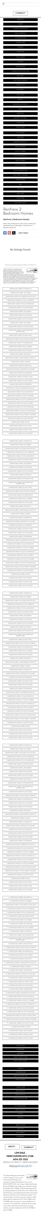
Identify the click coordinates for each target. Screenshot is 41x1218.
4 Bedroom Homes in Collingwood (20, 760)
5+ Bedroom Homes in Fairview (21, 923)
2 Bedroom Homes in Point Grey (20, 529)
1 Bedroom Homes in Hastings (20, 335)
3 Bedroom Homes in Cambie (20, 596)
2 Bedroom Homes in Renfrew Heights (20, 540)
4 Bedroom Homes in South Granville (20, 855)
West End (20, 193)
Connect (20, 13)
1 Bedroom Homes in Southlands (20, 403)
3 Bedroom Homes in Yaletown (20, 737)
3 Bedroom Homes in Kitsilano (20, 654)
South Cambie (20, 151)
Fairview (20, 51)
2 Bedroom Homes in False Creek (20, 471)
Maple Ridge (20, 1110)
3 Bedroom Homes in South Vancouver (20, 715)
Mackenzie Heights (20, 104)
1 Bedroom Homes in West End (20, 429)
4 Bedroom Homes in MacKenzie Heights (20, 814)
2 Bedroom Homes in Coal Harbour (20, 452)
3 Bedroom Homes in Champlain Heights (20, 600)
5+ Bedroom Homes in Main (20, 966)
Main (20, 108)
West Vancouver (20, 1060)
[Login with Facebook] (5, 234)
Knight (20, 99)
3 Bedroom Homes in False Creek (20, 623)
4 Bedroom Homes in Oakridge (20, 829)
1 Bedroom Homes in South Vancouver (20, 410)
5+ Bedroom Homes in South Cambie (20, 1000)
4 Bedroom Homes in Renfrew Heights (20, 844)
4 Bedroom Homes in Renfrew (20, 840)
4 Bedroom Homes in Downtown (20, 764)
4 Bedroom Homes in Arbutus (20, 745)
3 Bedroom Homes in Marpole (20, 669)
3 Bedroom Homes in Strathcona (20, 722)
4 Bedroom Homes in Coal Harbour (20, 756)
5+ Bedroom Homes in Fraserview (20, 935)
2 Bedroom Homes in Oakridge (20, 525)
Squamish (20, 1136)
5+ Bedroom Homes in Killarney (20, 955)
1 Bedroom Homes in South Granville (20, 399)
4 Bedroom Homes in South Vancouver (20, 867)
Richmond (20, 1049)
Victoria (20, 189)
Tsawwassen (20, 1072)
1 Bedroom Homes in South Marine (20, 407)
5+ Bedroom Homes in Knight (20, 959)
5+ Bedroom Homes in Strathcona (20, 1023)
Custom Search (21, 202)
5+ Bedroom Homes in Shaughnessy (20, 996)
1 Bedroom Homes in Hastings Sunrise (20, 339)
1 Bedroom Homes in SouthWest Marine (20, 414)
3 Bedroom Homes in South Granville (20, 703)
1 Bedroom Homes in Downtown (20, 307)
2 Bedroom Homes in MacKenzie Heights (20, 510)
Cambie (20, 24)
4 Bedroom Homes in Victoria (20, 882)
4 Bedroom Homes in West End (20, 886)
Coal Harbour (20, 33)
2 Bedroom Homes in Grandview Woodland (20, 483)
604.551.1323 (20, 1159)
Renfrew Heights (20, 142)
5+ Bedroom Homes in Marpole (20, 970)
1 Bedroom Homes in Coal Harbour (20, 300)
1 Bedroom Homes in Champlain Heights (20, 296)
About (11, 1147)
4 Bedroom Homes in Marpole (20, 822)
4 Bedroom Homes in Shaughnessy (20, 848)
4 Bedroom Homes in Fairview (20, 771)
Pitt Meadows (20, 1106)
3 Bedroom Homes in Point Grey (20, 681)
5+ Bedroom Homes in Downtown (20, 916)
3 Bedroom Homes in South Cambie (20, 700)
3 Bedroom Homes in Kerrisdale (20, 647)
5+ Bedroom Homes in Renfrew (20, 989)
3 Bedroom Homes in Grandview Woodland (20, 635)
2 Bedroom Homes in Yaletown (20, 585)
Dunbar (20, 47)
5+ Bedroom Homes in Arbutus (20, 897)
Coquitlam (20, 1087)
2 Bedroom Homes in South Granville (20, 551)
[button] (20, 13)
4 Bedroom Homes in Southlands (20, 859)
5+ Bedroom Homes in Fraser (20, 931)
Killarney (20, 89)
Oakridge (20, 122)
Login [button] (23, 232)
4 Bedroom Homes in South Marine (20, 863)
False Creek (20, 57)
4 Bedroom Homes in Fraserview (20, 783)
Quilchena (20, 132)
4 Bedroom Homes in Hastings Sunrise (21, 795)
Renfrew (20, 137)
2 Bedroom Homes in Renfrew (20, 536)
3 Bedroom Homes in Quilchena (20, 684)
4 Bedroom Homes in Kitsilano (20, 806)
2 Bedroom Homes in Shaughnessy (20, 544)
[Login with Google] (9, 234)
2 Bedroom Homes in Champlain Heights (20, 448)
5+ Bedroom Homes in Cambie (20, 901)
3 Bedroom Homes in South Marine (20, 711)
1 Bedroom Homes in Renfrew (20, 384)
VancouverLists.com (19, 1156)
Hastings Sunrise (20, 80)
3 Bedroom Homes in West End (20, 733)
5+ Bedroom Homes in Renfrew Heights (20, 993)
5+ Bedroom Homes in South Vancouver (20, 1015)
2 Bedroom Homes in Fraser (20, 474)
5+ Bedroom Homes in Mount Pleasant (20, 974)
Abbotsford (20, 1125)
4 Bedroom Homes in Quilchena (20, 837)
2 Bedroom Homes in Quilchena (20, 532)
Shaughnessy (20, 146)
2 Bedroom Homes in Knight (20, 506)
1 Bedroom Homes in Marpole (20, 365)
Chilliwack (20, 1132)
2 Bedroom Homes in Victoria (20, 578)
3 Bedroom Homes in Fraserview (20, 630)
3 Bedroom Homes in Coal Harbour (20, 604)
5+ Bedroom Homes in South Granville (20, 1004)
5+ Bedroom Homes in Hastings (20, 943)
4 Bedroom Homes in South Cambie (20, 852)
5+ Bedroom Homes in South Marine (20, 1011)
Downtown (20, 42)
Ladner (20, 1068)
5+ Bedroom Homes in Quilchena (20, 985)
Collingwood (20, 38)
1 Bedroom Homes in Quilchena (21, 380)
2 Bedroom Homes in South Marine (20, 559)
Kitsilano (20, 95)
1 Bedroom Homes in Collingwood (20, 303)
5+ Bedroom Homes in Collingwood (20, 912)
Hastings (20, 75)
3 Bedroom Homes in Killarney (20, 651)
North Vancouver (21, 1057)
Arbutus (20, 19)
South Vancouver (21, 170)
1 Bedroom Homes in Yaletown (20, 433)
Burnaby (20, 1053)
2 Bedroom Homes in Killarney (20, 498)
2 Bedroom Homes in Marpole (20, 517)
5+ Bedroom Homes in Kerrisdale (20, 951)
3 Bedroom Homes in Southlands (20, 707)
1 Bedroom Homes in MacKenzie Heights (20, 358)
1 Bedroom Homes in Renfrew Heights (20, 388)
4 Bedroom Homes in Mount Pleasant (20, 825)
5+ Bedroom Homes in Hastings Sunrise (20, 947)
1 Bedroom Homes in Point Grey (20, 376)
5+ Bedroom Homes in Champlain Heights (20, 904)
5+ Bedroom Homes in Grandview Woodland (20, 939)
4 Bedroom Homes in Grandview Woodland (20, 787)
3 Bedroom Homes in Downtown (20, 612)
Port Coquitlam (20, 1098)
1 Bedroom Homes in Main (20, 361)
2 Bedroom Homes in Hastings (20, 487)
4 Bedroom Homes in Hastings (20, 791)
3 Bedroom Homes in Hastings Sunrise (20, 643)
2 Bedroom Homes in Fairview (20, 467)
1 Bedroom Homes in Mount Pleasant (20, 369)
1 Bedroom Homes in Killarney (20, 346)
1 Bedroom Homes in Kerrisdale (20, 342)
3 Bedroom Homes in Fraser (20, 627)
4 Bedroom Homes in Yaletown (20, 889)
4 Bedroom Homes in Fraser (20, 779)
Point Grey (20, 127)
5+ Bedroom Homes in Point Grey (20, 981)
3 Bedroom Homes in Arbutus (20, 593)
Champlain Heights (20, 28)
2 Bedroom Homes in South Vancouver (20, 563)
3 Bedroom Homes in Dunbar (21, 615)
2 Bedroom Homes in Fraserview (20, 478)
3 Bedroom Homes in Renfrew (20, 688)
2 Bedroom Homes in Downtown (20, 459)
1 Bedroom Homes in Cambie (20, 292)
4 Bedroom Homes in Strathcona (20, 874)
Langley (20, 1117)
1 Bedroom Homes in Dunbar (20, 311)
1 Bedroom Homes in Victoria (20, 425)
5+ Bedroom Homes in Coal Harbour (20, 908)
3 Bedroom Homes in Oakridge (20, 677)
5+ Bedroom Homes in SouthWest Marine (20, 1019)
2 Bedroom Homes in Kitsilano (20, 502)
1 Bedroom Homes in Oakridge (20, 373)
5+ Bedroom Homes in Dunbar (20, 920)
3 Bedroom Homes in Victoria (20, 730)
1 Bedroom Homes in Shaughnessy (20, 392)
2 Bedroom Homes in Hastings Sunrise (20, 491)
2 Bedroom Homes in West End (20, 581)
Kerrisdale (20, 84)
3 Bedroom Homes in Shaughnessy (20, 696)
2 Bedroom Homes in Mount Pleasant (20, 521)
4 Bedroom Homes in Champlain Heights (20, 752)
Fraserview (20, 66)
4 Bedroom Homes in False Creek (20, 775)
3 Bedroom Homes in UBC (20, 726)
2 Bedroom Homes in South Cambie (20, 547)
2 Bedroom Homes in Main (20, 513)
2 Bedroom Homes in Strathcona (20, 570)
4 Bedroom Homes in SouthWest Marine (20, 870)
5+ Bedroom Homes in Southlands (20, 1008)
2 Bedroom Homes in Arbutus (20, 441)
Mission (20, 1128)
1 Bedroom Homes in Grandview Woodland (20, 331)
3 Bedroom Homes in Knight (20, 658)
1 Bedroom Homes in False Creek (20, 319)
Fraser (20, 61)
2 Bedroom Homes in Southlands (20, 555)
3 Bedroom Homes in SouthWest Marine (20, 718)
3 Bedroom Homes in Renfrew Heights (20, 692)
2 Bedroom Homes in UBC (20, 574)
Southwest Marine (20, 175)
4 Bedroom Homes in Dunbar (20, 767)
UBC (20, 184)
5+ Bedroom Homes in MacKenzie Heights (20, 962)
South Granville (20, 155)
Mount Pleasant (20, 118)
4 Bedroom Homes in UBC (20, 878)
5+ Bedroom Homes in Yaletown (20, 1038)
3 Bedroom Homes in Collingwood (20, 608)
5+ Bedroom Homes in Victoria (20, 1030)
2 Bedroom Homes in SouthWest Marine (20, 566)
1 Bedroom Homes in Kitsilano (20, 350)
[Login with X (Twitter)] (13, 234)
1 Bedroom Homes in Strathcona (20, 418)
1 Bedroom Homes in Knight (20, 354)
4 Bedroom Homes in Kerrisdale (20, 799)
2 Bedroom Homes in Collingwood (20, 456)
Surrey (20, 1113)
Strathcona (20, 179)
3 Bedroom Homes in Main (20, 666)
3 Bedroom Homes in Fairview (20, 619)
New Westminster (20, 1075)
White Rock (20, 1091)
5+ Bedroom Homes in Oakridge (20, 977)
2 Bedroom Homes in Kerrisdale (20, 495)
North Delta (21, 1094)
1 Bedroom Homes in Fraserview (20, 326)
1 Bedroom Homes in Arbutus (20, 288)
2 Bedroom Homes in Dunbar (21, 463)
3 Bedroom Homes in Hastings (20, 639)
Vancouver (20, 1045)
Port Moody (20, 1079)
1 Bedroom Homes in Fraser (20, 322)
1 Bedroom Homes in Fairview (20, 315)
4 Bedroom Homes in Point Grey (20, 833)
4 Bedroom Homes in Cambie (20, 749)
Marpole (20, 113)
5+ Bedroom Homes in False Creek (20, 927)
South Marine (20, 165)
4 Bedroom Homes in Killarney (20, 803)
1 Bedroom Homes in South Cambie (20, 395)
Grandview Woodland (20, 71)
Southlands (20, 160)
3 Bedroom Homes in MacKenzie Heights (20, 662)
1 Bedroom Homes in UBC (20, 422)
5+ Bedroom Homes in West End (20, 1034)
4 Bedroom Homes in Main (20, 818)
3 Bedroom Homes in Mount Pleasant (20, 673)
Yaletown (20, 198)
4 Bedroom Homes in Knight (20, 810)
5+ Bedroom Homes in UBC (20, 1026)
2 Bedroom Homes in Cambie (20, 444)
